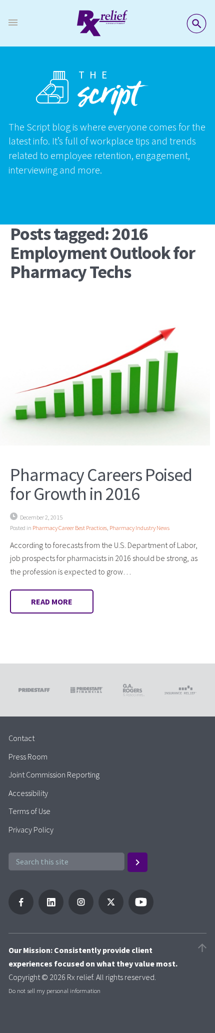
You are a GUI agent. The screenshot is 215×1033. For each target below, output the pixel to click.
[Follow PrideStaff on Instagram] (81, 911)
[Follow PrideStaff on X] (111, 911)
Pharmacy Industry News (140, 528)
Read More (51, 601)
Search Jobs (196, 24)
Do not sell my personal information (54, 990)
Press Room (28, 757)
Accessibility (28, 793)
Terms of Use (29, 811)
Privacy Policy (31, 829)
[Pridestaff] (102, 23)
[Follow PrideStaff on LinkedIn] (51, 911)
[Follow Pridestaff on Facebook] (21, 911)
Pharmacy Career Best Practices (69, 528)
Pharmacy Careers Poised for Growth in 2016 (101, 484)
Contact (21, 738)
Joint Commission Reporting (54, 775)
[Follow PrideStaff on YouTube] (141, 911)
